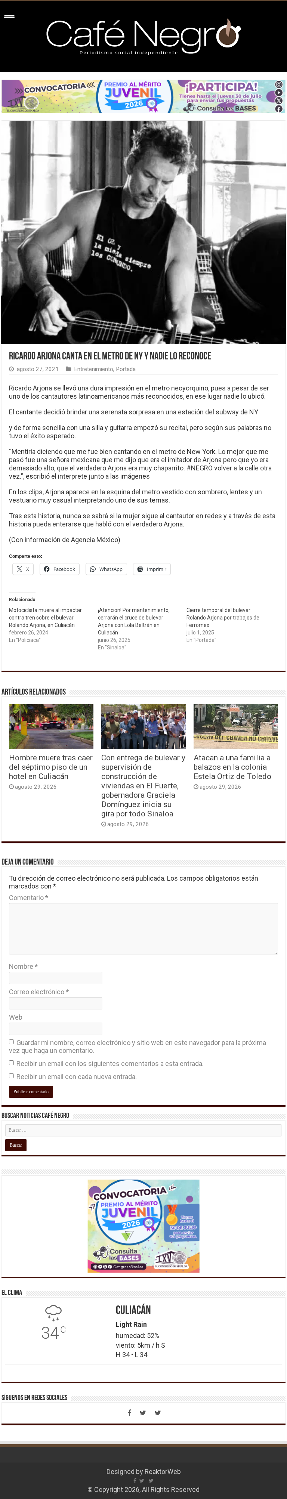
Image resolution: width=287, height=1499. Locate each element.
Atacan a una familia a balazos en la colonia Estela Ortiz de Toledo (232, 767)
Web (15, 1017)
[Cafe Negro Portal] (143, 35)
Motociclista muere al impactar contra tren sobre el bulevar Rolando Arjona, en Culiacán (45, 617)
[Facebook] (129, 1413)
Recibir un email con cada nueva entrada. (76, 1077)
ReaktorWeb (163, 1471)
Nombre (23, 966)
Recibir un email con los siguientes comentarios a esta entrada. (110, 1063)
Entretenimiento (93, 369)
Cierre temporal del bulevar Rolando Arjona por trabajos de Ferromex (222, 617)
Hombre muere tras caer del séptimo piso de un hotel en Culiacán (51, 767)
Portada (126, 369)
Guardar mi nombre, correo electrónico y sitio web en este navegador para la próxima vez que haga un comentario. (137, 1046)
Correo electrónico (39, 992)
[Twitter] (143, 1413)
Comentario (28, 898)
